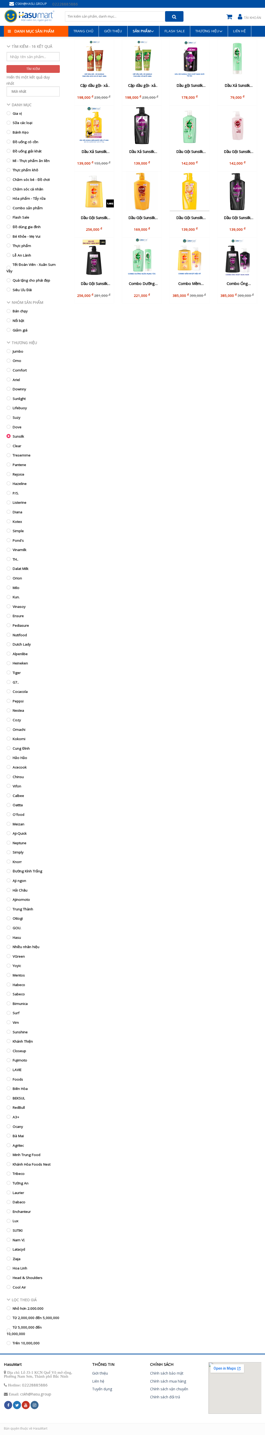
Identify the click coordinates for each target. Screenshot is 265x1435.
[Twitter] (17, 1405)
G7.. (16, 682)
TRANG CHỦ (83, 31)
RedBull (19, 1107)
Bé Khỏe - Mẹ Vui (26, 236)
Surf (16, 1013)
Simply (18, 852)
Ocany (18, 1126)
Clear (17, 446)
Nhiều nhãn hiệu (26, 946)
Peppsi (18, 701)
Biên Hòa (20, 1088)
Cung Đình (21, 748)
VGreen (19, 956)
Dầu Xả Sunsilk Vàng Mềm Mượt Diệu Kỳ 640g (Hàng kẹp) (94, 151)
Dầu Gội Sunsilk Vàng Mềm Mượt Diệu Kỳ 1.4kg (94, 218)
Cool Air (19, 1287)
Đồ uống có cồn (25, 141)
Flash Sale (175, 31)
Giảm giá (20, 330)
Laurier (18, 1192)
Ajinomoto (21, 899)
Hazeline (20, 483)
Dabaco (19, 1202)
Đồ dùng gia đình (27, 226)
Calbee (18, 795)
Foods (18, 1079)
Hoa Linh (20, 1268)
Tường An (20, 1183)
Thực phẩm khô (25, 170)
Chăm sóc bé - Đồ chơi (31, 179)
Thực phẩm (22, 245)
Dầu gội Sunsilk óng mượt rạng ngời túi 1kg (189, 85)
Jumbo (18, 351)
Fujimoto (20, 1060)
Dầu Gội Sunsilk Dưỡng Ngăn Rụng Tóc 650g (189, 151)
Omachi (19, 729)
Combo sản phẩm (28, 208)
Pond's (18, 540)
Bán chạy (20, 311)
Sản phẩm (142, 31)
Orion (17, 578)
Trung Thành (23, 909)
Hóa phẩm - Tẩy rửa (29, 198)
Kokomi (19, 738)
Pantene (19, 464)
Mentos (19, 975)
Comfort (20, 370)
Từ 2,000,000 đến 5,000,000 (36, 1317)
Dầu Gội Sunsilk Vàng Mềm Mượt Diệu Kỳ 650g (189, 218)
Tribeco (19, 1173)
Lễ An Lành (22, 255)
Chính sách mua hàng (168, 1381)
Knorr (17, 861)
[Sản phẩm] (29, 16)
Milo (16, 587)
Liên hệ (239, 31)
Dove (17, 427)
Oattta (18, 805)
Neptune (19, 843)
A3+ (16, 1117)
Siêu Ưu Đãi (22, 290)
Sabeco (19, 994)
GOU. (17, 928)
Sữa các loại (22, 122)
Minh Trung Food (26, 1154)
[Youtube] (26, 1405)
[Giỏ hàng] (230, 16)
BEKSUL (19, 1098)
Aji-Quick (20, 833)
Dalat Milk (20, 568)
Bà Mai (18, 1136)
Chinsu (18, 776)
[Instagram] (35, 1405)
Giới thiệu (100, 1373)
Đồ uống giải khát (27, 151)
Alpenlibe (20, 653)
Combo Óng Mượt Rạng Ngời (237, 283)
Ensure (18, 616)
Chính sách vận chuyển (169, 1388)
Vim (16, 1022)
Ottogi (18, 918)
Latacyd (19, 1249)
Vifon (17, 786)
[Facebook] (8, 1405)
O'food (18, 814)
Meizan (18, 824)
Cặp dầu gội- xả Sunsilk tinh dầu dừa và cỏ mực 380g (94, 85)
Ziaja (16, 1258)
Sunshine (20, 1032)
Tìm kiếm (33, 69)
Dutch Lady (22, 644)
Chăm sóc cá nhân (28, 189)
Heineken (20, 663)
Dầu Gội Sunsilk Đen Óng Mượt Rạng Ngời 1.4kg (93, 283)
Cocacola (20, 691)
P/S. (16, 493)
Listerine (19, 502)
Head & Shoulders (27, 1277)
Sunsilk (18, 436)
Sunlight (19, 398)
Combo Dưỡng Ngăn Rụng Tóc (142, 283)
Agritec (18, 1145)
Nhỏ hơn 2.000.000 (28, 1308)
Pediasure (21, 625)
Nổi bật (18, 320)
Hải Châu (20, 890)
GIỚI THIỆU (113, 31)
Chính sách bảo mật (166, 1373)
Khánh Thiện (23, 1041)
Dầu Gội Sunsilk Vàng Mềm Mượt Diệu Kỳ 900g (142, 218)
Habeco (19, 984)
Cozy (17, 720)
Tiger (17, 672)
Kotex (17, 521)
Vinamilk (19, 549)
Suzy (16, 417)
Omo (17, 360)
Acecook (20, 767)
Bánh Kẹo (21, 132)
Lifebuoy (20, 408)
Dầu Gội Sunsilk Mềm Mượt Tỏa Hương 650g (237, 151)
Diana (17, 512)
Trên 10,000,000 (26, 1343)
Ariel (16, 379)
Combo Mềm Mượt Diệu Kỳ (189, 283)
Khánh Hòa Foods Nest (31, 1164)
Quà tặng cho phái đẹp (31, 280)
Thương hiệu (207, 31)
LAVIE (17, 1069)
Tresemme (22, 455)
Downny (19, 389)
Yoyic (17, 965)
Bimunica (20, 1003)
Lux (15, 1221)
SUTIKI (18, 1230)
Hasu (17, 937)
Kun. (16, 597)
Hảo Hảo (20, 757)
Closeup (19, 1051)
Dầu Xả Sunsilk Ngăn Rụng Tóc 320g (237, 85)
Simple (18, 531)
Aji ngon (19, 880)
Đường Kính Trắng (27, 871)
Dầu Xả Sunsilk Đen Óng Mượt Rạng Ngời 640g (141, 151)
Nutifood (20, 635)
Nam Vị (18, 1240)
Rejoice (18, 474)
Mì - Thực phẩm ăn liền (31, 160)
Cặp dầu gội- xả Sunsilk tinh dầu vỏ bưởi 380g (142, 85)
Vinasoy (19, 606)
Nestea (18, 710)
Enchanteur (22, 1211)
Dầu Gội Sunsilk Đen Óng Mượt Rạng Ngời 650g (237, 218)
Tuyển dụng (102, 1388)
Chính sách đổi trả (165, 1396)
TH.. (15, 559)
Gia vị (17, 113)
